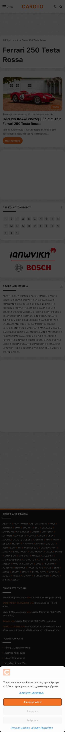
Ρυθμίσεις (32, 720)
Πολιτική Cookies (20, 727)
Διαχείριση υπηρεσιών (31, 692)
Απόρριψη (32, 711)
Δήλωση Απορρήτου (42, 727)
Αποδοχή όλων (33, 702)
